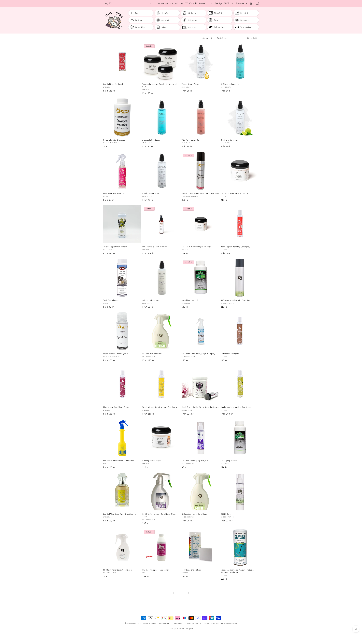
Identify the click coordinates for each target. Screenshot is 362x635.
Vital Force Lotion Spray (192, 140)
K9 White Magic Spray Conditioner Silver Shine (159, 515)
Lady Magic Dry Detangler (114, 193)
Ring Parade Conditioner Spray (116, 407)
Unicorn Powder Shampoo (114, 140)
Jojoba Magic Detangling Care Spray (236, 407)
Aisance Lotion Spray (151, 140)
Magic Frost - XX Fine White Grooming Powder (201, 407)
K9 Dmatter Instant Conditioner (194, 514)
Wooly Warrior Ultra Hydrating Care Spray (159, 407)
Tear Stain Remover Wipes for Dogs (196, 247)
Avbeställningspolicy (229, 623)
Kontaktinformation (211, 623)
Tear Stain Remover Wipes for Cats (235, 193)
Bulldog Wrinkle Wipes (151, 460)
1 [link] (173, 593)
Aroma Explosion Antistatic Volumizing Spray (200, 193)
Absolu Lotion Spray (150, 193)
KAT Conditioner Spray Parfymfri (195, 460)
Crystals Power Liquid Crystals (115, 354)
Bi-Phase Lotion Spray (230, 84)
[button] (257, 3)
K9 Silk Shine (226, 514)
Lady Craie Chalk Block (191, 570)
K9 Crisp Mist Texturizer (151, 354)
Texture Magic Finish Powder (115, 247)
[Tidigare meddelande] (151, 3)
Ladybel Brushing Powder (113, 84)
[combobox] (126, 3)
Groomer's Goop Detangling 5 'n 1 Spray (198, 354)
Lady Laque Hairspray (230, 354)
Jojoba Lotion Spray (150, 300)
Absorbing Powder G (190, 300)
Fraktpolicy (178, 623)
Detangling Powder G (229, 460)
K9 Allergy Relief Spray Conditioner (117, 570)
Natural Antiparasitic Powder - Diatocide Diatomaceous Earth (237, 571)
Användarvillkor (165, 623)
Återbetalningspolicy (133, 623)
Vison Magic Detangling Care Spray (235, 247)
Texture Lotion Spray (190, 84)
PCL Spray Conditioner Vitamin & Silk (118, 460)
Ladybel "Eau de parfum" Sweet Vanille (119, 514)
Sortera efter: (208, 38)
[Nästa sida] (189, 593)
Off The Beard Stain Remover (154, 247)
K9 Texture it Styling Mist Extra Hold (235, 300)
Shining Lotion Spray (229, 140)
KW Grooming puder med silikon (155, 570)
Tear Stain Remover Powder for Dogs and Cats (159, 85)
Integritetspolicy (149, 623)
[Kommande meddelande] (211, 3)
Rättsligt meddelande (193, 623)
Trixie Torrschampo (111, 300)
